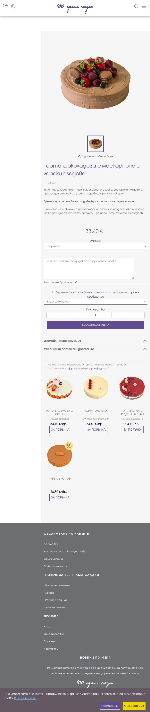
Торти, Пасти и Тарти (98, 364)
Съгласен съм (134, 705)
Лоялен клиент (55, 607)
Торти (119, 364)
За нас (49, 592)
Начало (52, 364)
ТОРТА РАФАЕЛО (96, 410)
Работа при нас (56, 600)
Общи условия (53, 559)
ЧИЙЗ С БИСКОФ (60, 478)
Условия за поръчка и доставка (66, 551)
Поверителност (55, 566)
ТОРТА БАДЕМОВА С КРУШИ (59, 412)
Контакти (51, 648)
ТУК (82, 668)
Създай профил (54, 634)
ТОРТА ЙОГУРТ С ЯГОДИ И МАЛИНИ (132, 412)
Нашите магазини (57, 585)
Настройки (110, 705)
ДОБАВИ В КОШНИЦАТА (95, 325)
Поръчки (49, 641)
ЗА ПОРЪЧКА (60, 429)
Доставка (51, 544)
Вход (47, 626)
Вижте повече (25, 698)
